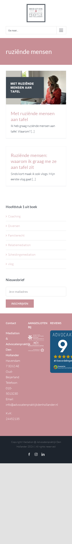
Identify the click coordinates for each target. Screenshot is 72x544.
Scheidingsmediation (22, 254)
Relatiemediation (19, 245)
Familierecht (16, 235)
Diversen (14, 226)
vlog (11, 264)
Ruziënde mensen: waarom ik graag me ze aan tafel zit (34, 161)
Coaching (14, 216)
